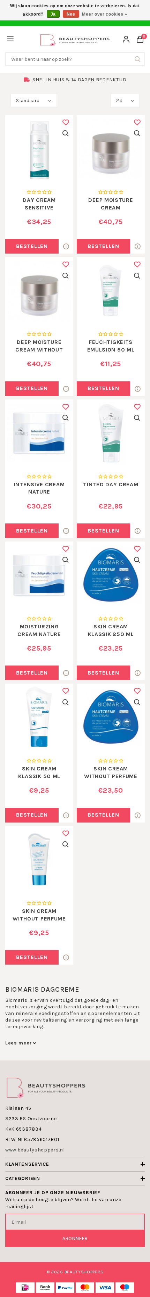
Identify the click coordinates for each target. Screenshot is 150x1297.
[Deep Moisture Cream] (111, 149)
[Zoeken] (138, 59)
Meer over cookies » (104, 14)
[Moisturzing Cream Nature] (39, 575)
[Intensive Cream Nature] (39, 433)
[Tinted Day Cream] (111, 433)
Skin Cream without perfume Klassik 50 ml (39, 918)
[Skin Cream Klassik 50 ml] (39, 717)
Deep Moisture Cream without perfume (39, 349)
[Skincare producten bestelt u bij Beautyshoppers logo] (46, 1087)
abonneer (75, 1238)
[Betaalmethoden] (25, 1287)
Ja (53, 14)
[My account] (126, 40)
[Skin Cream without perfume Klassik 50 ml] (39, 860)
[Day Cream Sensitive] (39, 149)
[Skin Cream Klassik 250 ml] (111, 575)
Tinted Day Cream (110, 484)
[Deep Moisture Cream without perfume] (39, 291)
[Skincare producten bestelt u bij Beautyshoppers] (75, 39)
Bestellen (31, 246)
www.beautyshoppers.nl (35, 1150)
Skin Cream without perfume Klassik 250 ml (110, 776)
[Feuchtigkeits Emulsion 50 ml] (111, 291)
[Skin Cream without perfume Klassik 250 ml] (111, 717)
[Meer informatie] (66, 246)
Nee (71, 14)
